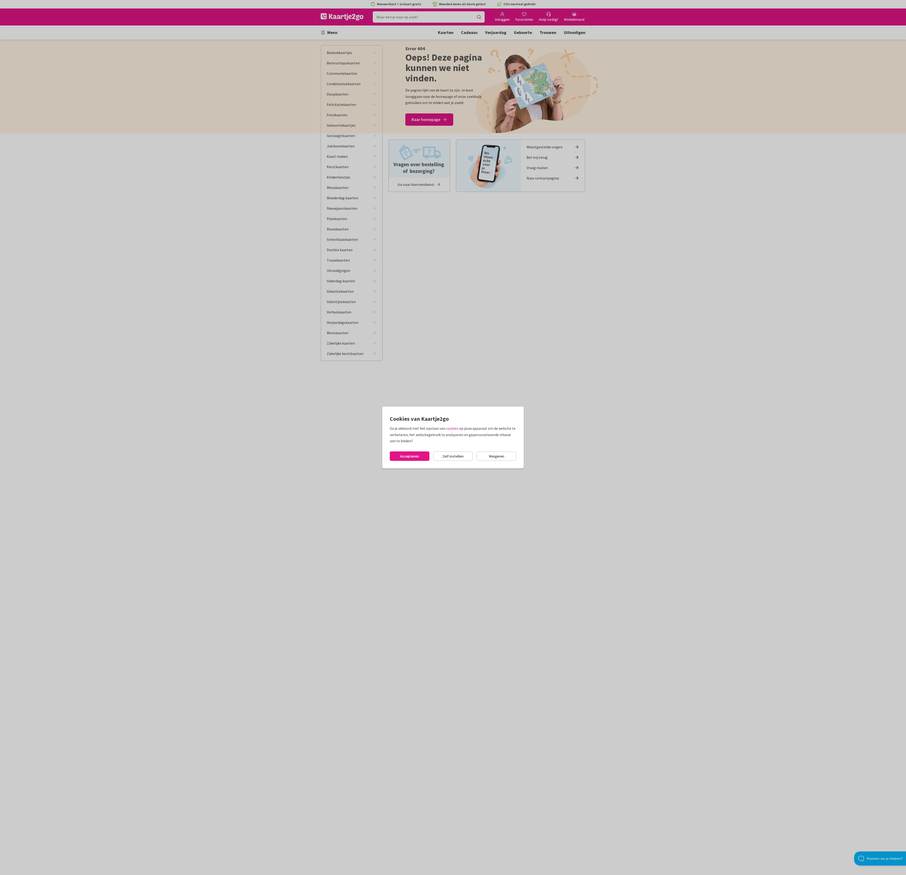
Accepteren (409, 456)
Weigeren (496, 456)
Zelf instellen (453, 456)
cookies (452, 428)
